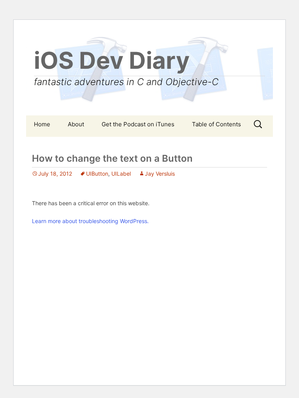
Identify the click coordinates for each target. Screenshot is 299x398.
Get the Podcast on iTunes (138, 124)
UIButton (97, 173)
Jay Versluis (160, 173)
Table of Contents (216, 124)
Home (42, 124)
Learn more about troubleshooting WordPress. (90, 221)
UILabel (121, 173)
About (76, 124)
